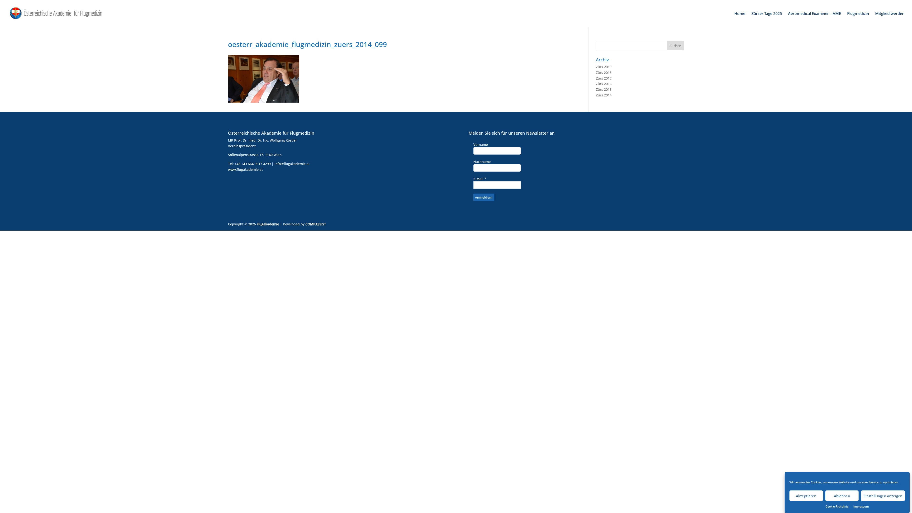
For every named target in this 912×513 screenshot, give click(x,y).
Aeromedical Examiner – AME (814, 14)
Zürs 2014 (604, 95)
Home (739, 14)
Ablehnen (842, 496)
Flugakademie (268, 224)
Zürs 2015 (604, 89)
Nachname (482, 161)
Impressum (861, 506)
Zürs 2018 (604, 72)
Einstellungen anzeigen (883, 496)
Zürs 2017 (604, 78)
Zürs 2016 (604, 83)
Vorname (480, 144)
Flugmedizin (858, 14)
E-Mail (479, 178)
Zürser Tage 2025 (766, 14)
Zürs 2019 (604, 67)
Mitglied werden (889, 14)
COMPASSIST (315, 224)
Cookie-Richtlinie (837, 506)
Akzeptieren (806, 496)
